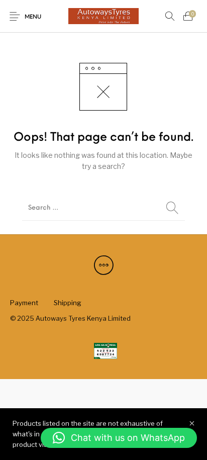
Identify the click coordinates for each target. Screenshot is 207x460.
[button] (119, 438)
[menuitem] (24, 303)
